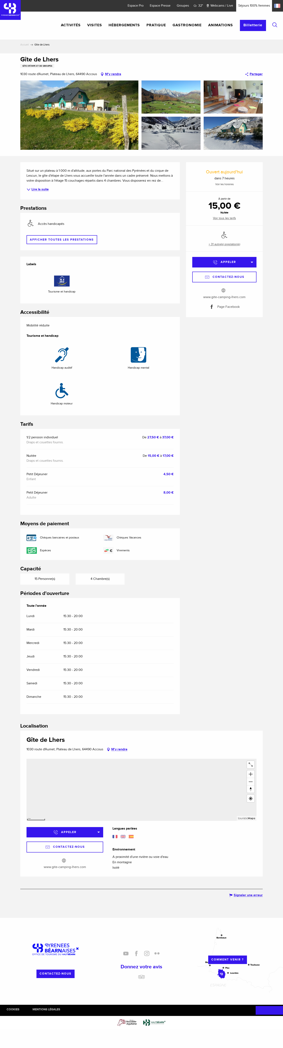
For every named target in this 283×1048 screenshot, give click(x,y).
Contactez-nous (55, 973)
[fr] (277, 6)
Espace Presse (160, 6)
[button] (275, 25)
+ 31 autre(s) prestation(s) (224, 244)
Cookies (13, 1009)
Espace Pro (136, 6)
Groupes (183, 6)
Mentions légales (46, 1009)
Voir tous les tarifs (224, 218)
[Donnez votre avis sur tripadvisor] (141, 978)
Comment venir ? (227, 959)
